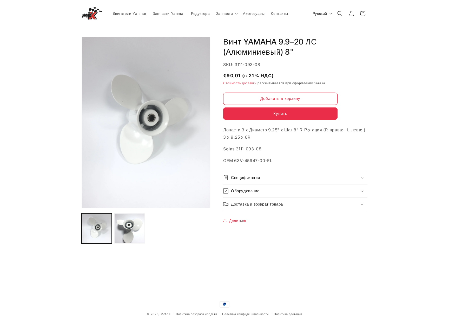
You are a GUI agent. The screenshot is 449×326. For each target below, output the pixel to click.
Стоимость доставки (240, 83)
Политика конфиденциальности (245, 314)
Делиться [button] (237, 220)
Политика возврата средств (196, 314)
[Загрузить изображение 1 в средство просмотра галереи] (97, 228)
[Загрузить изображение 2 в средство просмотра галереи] (129, 228)
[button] (226, 13)
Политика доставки (288, 314)
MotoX (166, 314)
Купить (280, 113)
